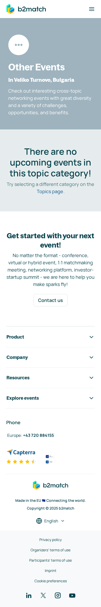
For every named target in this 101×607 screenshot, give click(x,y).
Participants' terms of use (50, 560)
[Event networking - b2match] (26, 9)
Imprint (50, 570)
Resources (18, 378)
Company (17, 357)
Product (15, 337)
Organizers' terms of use (50, 549)
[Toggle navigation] (91, 9)
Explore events (22, 398)
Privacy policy (50, 539)
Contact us (50, 300)
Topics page (50, 191)
